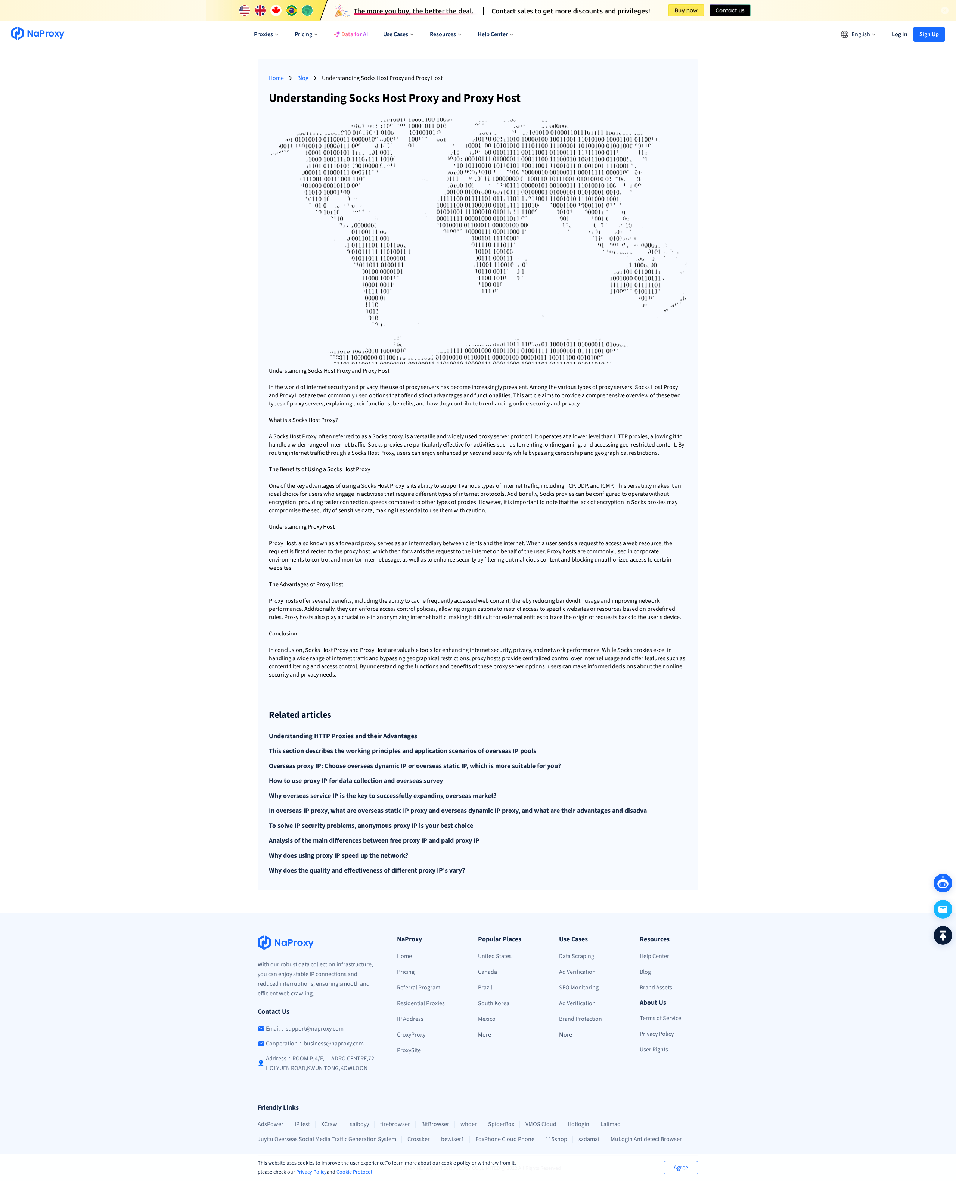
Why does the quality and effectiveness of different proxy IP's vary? (367, 870)
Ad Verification (577, 972)
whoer (468, 1124)
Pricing (406, 972)
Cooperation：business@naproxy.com (315, 1043)
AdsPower (270, 1124)
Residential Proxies (421, 1003)
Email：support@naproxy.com (305, 1029)
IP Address (410, 1019)
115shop (556, 1139)
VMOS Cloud (540, 1124)
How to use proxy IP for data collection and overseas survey (356, 781)
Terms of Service (660, 1018)
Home (276, 78)
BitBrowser (435, 1124)
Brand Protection (580, 1019)
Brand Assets (656, 987)
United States (495, 956)
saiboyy (359, 1124)
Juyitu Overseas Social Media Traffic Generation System (327, 1139)
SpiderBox (501, 1124)
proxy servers (422, 387)
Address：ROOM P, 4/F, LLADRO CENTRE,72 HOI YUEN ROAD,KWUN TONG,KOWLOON (320, 1063)
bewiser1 (452, 1139)
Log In (899, 34)
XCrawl (330, 1124)
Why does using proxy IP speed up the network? (338, 855)
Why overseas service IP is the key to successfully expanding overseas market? (382, 796)
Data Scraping (576, 956)
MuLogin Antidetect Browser (646, 1139)
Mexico (487, 1019)
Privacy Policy (311, 1172)
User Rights (654, 1049)
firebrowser (395, 1124)
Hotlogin (578, 1124)
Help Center (654, 956)
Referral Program (418, 987)
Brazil (485, 987)
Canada (487, 972)
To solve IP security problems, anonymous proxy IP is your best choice (371, 825)
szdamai (588, 1139)
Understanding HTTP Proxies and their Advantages (343, 736)
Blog (302, 78)
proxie (637, 436)
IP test (302, 1124)
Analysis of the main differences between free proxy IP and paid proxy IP (374, 840)
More (484, 1035)
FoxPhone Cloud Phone (504, 1139)
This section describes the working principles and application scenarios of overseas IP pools (402, 751)
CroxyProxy (411, 1035)
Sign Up (929, 34)
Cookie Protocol (354, 1172)
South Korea (493, 1003)
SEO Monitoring (579, 987)
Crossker (418, 1139)
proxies (393, 445)
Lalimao (610, 1124)
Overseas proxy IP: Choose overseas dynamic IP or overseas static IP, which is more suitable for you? (415, 766)
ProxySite (409, 1050)
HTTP (621, 436)
